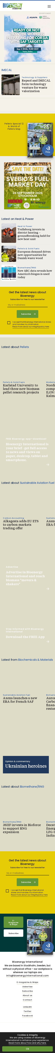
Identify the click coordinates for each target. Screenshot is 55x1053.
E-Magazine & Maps (13, 922)
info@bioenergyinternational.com (27, 975)
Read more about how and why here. (27, 1043)
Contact (27, 1000)
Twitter (27, 1011)
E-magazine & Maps (27, 982)
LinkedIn (27, 1007)
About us (27, 995)
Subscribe (13, 933)
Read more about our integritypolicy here (30, 326)
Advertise (27, 987)
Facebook (27, 1016)
